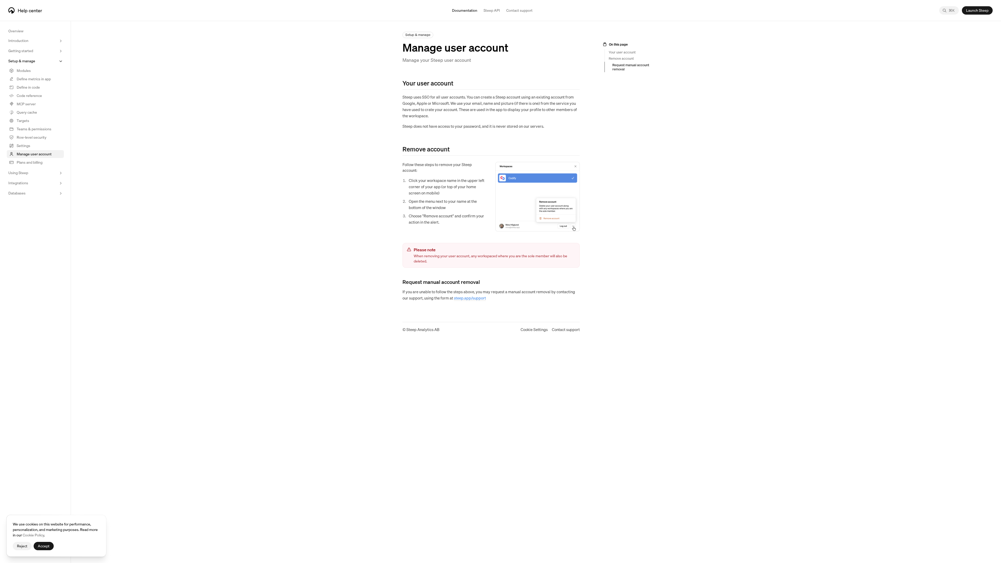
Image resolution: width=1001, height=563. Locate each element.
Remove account (621, 58)
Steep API (492, 10)
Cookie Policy (33, 535)
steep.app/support (470, 298)
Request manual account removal (630, 67)
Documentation (464, 10)
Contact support (566, 329)
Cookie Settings (534, 329)
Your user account (622, 52)
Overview (15, 30)
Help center (30, 10)
